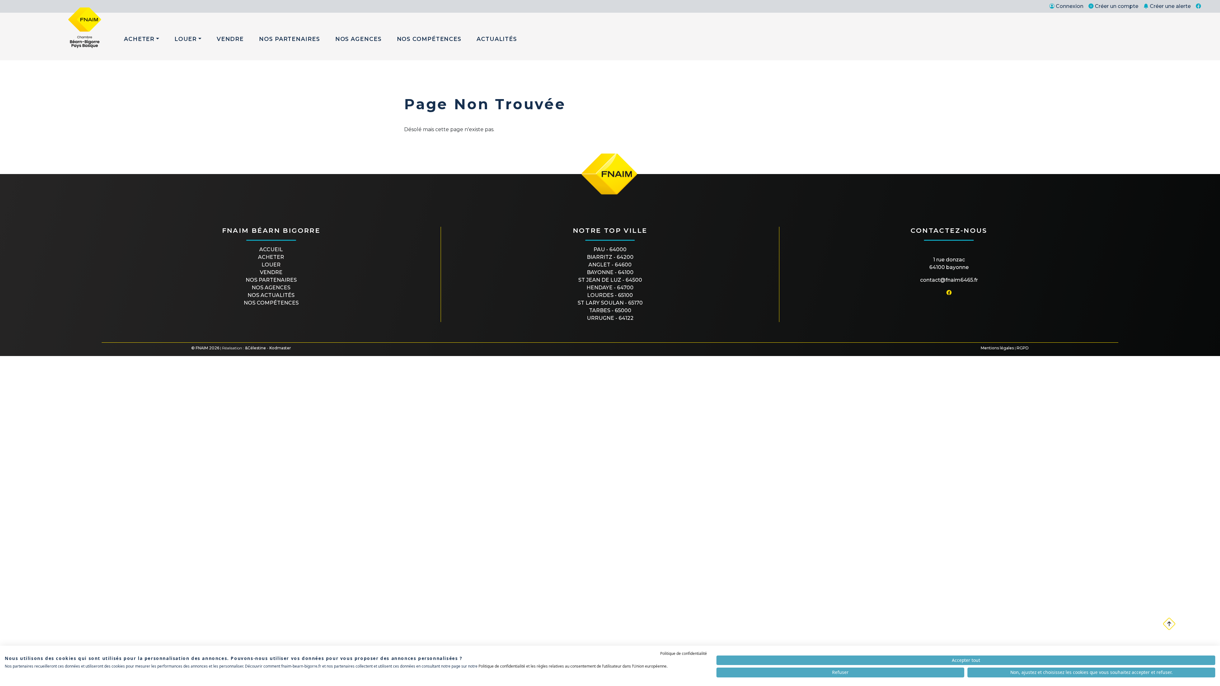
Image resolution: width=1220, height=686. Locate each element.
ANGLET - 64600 (610, 265)
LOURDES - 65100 (610, 295)
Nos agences (271, 288)
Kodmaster (280, 348)
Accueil (271, 249)
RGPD (1023, 348)
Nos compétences (271, 303)
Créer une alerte (1170, 6)
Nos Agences (358, 39)
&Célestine (255, 348)
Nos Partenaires (289, 39)
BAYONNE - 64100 (610, 272)
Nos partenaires (271, 280)
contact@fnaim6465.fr (949, 280)
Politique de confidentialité (683, 653)
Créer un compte (1116, 6)
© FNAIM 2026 (205, 348)
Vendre (230, 39)
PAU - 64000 (610, 249)
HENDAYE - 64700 (610, 288)
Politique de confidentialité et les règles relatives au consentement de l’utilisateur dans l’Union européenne (572, 666)
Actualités (497, 39)
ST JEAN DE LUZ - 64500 (610, 280)
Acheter (139, 39)
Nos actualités (271, 295)
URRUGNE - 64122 (610, 318)
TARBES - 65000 (610, 310)
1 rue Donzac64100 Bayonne (949, 263)
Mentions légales (997, 348)
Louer (185, 39)
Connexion (1069, 6)
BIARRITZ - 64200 (610, 257)
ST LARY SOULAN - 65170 (610, 303)
